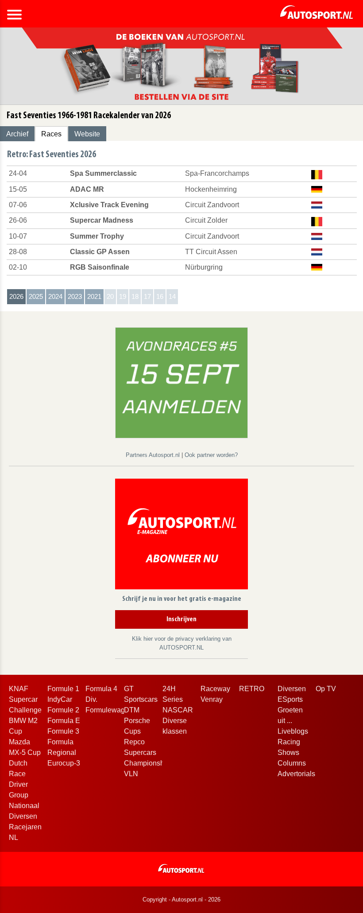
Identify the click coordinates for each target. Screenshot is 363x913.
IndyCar (59, 699)
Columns (292, 763)
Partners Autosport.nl (154, 455)
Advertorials (296, 774)
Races (51, 134)
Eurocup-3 (63, 763)
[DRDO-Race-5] (181, 382)
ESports (290, 699)
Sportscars (141, 699)
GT (129, 688)
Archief (17, 134)
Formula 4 (101, 688)
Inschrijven (181, 619)
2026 (16, 296)
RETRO (251, 688)
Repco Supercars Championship (147, 752)
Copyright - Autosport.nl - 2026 (181, 899)
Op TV (326, 688)
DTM (131, 710)
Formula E (63, 720)
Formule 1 (63, 688)
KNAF (18, 688)
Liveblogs (293, 731)
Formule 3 (63, 731)
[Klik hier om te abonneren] (181, 535)
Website (87, 134)
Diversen (292, 688)
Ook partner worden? (211, 455)
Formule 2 (63, 710)
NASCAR (177, 710)
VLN (131, 774)
